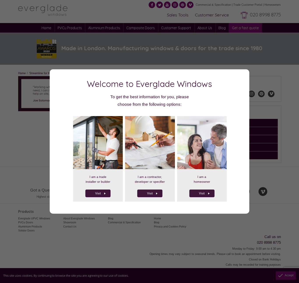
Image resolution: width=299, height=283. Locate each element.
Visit (98, 193)
